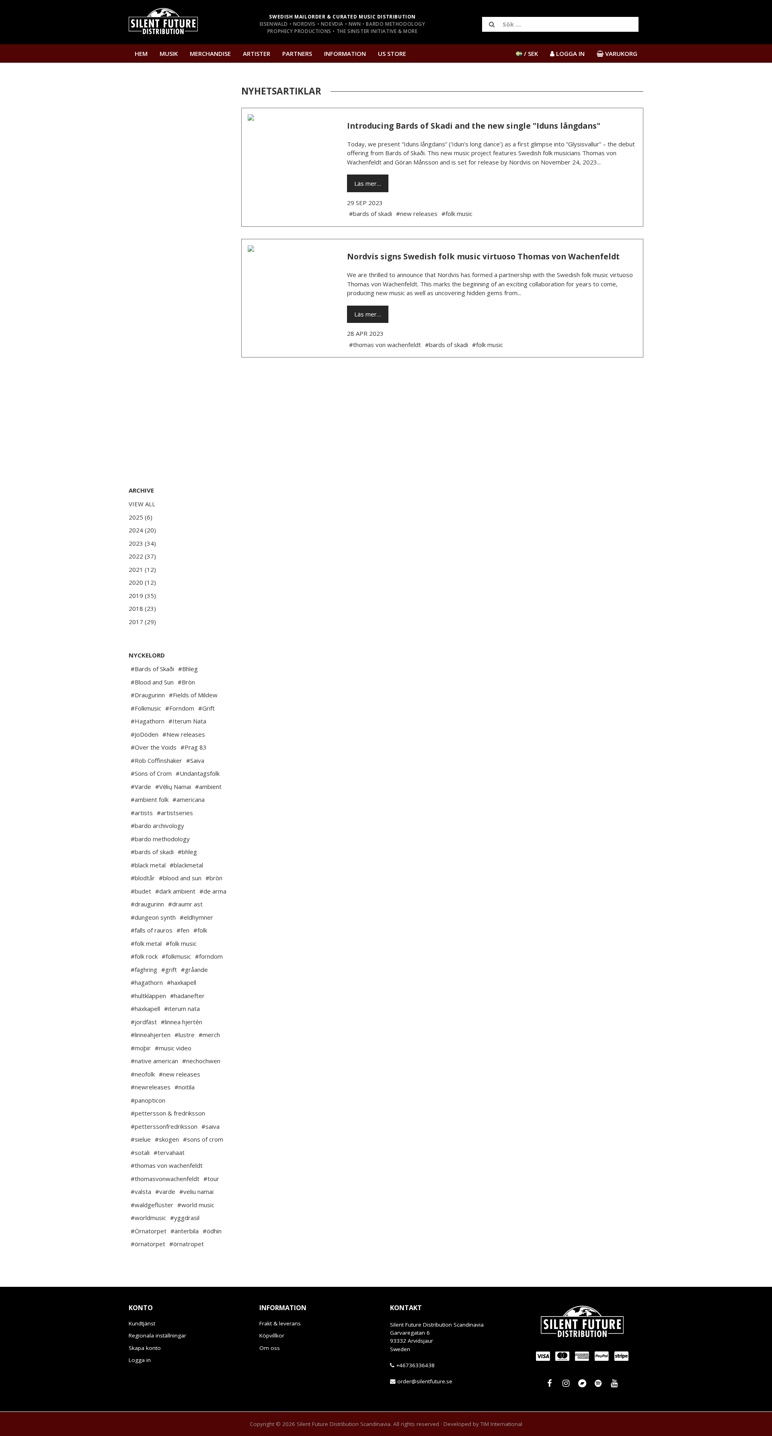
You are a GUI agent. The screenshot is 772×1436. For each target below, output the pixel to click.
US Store (392, 53)
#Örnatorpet (148, 1231)
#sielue (141, 1139)
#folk (200, 930)
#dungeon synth (153, 917)
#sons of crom (203, 1139)
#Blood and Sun (152, 682)
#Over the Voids (154, 747)
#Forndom (179, 708)
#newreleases (150, 1087)
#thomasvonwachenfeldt (165, 1179)
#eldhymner (196, 917)
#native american (154, 1061)
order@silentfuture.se (424, 1381)
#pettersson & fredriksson (168, 1113)
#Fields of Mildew (193, 695)
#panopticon (148, 1100)
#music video (173, 1048)
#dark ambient (175, 891)
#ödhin (212, 1231)
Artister (256, 53)
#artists (142, 813)
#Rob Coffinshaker (156, 760)
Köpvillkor (271, 1335)
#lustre (185, 1035)
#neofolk (143, 1074)
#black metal (148, 865)
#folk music (181, 943)
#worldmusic (148, 1218)
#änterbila (184, 1231)
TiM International (501, 1424)
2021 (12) (142, 569)
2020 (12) (142, 582)
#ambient (208, 787)
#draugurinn (147, 904)
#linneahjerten (150, 1035)
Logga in (140, 1360)
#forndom (209, 956)
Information (345, 53)
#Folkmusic (146, 708)
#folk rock (144, 956)
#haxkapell (181, 982)
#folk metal (146, 943)
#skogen (167, 1139)
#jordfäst (144, 1022)
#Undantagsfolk (198, 773)
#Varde (141, 787)
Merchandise (210, 53)
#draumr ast (185, 904)
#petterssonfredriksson (164, 1126)
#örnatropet (186, 1244)
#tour (211, 1179)
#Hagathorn (147, 721)
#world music (195, 1205)
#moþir (141, 1048)
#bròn (213, 878)
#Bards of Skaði (152, 669)
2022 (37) (142, 556)
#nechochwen (201, 1061)
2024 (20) (142, 530)
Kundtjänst (142, 1323)
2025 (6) (140, 517)
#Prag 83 (194, 747)
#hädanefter (187, 996)
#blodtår (143, 878)
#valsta (141, 1191)
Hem (141, 53)
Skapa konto (145, 1348)
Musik (169, 53)
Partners (297, 53)
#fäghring (144, 970)
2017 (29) (142, 622)
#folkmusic (176, 956)
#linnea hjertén (181, 1022)
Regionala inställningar (157, 1335)
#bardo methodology (160, 839)
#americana (188, 799)
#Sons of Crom (151, 773)
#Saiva (195, 760)
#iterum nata (182, 1009)
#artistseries (175, 813)
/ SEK (530, 53)
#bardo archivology (157, 826)
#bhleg (187, 852)
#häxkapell (145, 1009)
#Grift (206, 708)
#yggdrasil (184, 1218)
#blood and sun (180, 878)
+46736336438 (415, 1365)
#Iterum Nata (187, 721)
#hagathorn (147, 982)
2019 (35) (142, 596)
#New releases (183, 734)
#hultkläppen (148, 996)
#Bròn (186, 682)
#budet (141, 891)
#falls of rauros (151, 930)
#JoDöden (144, 734)
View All (142, 504)
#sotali (140, 1152)
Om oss (269, 1348)
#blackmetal (186, 865)
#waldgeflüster (152, 1205)
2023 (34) (142, 543)
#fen (183, 930)
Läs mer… (367, 183)
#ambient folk (149, 799)
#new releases (179, 1074)
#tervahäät (169, 1152)
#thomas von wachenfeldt (167, 1165)
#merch (209, 1035)
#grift (169, 970)
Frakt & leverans (280, 1323)
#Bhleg (188, 669)
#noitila (185, 1087)
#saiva (210, 1126)
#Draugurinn (148, 695)
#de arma (212, 891)
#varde (165, 1191)
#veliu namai (196, 1191)
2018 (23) (142, 608)
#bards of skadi (152, 852)
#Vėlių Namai (173, 787)
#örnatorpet (148, 1244)
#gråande (194, 970)
